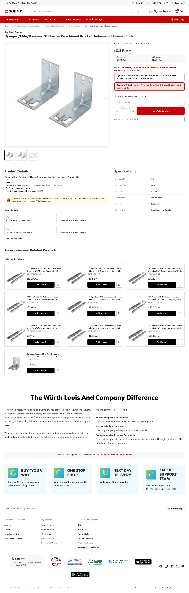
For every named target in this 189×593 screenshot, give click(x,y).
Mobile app (179, 20)
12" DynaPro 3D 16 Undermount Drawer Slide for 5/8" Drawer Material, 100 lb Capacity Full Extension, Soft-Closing (165, 271)
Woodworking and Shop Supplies (27, 26)
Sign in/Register (47, 525)
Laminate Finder (72, 20)
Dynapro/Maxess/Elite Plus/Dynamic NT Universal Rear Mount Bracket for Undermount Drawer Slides (43, 357)
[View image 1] (57, 95)
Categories (13, 20)
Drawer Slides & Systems (54, 26)
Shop (13, 32)
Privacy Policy (139, 588)
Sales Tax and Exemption (14, 534)
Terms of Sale (83, 534)
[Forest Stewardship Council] (95, 561)
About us (7, 525)
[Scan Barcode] (137, 11)
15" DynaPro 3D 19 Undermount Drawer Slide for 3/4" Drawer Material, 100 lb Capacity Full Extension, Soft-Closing (44, 328)
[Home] (13, 11)
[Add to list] (58, 285)
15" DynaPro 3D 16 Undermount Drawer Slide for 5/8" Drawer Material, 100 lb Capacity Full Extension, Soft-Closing (104, 271)
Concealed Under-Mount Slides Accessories (101, 26)
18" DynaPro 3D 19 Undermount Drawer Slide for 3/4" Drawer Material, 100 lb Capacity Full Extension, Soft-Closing (165, 299)
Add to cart (40, 285)
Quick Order (33, 20)
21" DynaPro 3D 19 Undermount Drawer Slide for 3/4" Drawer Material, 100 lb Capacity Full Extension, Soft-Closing (104, 299)
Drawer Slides (74, 26)
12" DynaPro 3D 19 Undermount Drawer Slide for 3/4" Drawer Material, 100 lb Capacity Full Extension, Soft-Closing (44, 271)
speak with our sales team (118, 455)
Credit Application (85, 543)
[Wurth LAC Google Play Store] (80, 574)
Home (6, 26)
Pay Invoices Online (49, 543)
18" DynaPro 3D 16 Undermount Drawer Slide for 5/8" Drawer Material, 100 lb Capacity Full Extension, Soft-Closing (165, 328)
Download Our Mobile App (89, 547)
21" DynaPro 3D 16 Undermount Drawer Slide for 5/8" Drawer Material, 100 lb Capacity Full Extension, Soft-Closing (104, 328)
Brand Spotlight (94, 20)
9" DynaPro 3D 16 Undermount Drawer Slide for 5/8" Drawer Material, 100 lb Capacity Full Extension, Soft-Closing (43, 299)
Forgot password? (48, 530)
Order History (46, 534)
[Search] (132, 11)
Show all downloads (13, 238)
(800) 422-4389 (27, 509)
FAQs (80, 525)
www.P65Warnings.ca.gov (42, 201)
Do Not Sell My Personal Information (172, 588)
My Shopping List (47, 538)
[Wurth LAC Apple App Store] (143, 562)
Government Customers (13, 538)
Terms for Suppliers (85, 538)
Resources (50, 20)
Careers (7, 530)
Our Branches (83, 530)
